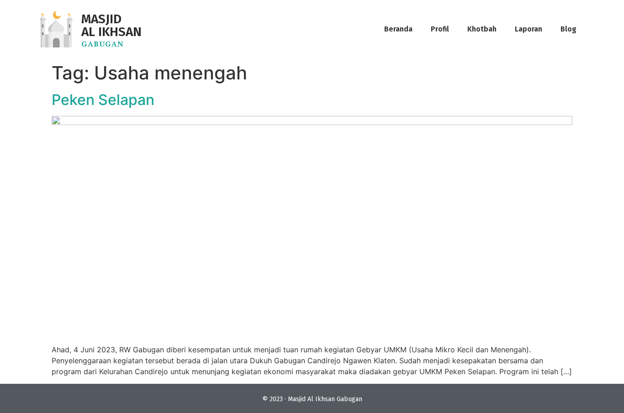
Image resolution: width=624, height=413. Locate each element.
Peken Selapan (103, 100)
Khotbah (482, 29)
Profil (440, 29)
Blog (568, 29)
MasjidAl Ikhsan (111, 25)
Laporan (528, 29)
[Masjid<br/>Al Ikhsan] (56, 29)
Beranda (398, 29)
